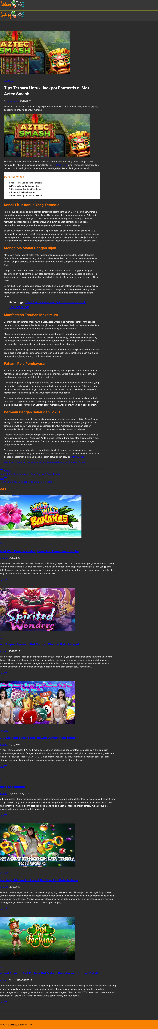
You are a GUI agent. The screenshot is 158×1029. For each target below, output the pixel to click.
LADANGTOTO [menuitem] (60, 165)
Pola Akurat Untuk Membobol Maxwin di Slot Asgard (26, 480)
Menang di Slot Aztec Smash (71, 462)
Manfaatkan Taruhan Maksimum (26, 189)
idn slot (38, 462)
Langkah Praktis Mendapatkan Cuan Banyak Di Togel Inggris (30, 472)
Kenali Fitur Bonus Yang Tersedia (26, 183)
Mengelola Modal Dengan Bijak (25, 186)
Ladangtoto (49, 462)
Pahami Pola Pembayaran (23, 192)
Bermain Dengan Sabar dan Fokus (27, 195)
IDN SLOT (9, 80)
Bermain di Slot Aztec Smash (19, 462)
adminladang (12, 101)
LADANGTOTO (15, 1024)
